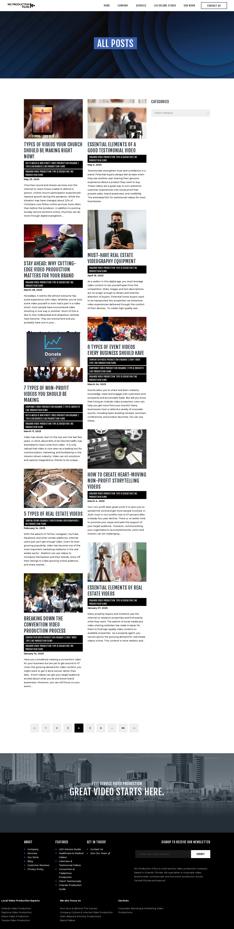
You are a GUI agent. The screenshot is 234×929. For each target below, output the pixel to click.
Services (32, 853)
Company (33, 849)
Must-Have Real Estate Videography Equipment (112, 258)
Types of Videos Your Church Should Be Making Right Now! (53, 151)
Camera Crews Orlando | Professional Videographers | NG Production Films (52, 522)
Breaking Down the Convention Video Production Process (45, 625)
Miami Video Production (15, 916)
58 (124, 728)
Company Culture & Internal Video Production (86, 912)
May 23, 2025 (31, 179)
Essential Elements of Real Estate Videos (115, 591)
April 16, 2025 (95, 275)
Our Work (33, 857)
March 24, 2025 (97, 384)
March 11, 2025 (32, 431)
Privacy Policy (36, 869)
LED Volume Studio (70, 849)
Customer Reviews (38, 865)
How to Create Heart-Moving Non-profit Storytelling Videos (117, 481)
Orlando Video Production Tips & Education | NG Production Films (49, 173)
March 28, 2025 (33, 289)
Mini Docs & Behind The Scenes (78, 908)
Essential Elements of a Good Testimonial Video (112, 147)
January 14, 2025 (34, 653)
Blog (30, 861)
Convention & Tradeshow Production (67, 873)
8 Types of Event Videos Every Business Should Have (116, 350)
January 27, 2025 (98, 608)
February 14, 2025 (34, 528)
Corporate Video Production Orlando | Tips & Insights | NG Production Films (116, 370)
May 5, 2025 (95, 164)
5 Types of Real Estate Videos (53, 514)
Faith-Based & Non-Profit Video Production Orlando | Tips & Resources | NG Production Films (52, 165)
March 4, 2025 (96, 501)
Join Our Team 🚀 (100, 853)
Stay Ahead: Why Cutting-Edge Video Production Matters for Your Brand (50, 270)
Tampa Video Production (15, 920)
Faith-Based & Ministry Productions (80, 916)
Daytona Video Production (16, 912)
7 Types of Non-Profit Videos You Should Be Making (46, 394)
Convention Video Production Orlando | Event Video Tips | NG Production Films (114, 361)
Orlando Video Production (16, 908)
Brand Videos (67, 920)
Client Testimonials (70, 881)
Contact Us (96, 849)
